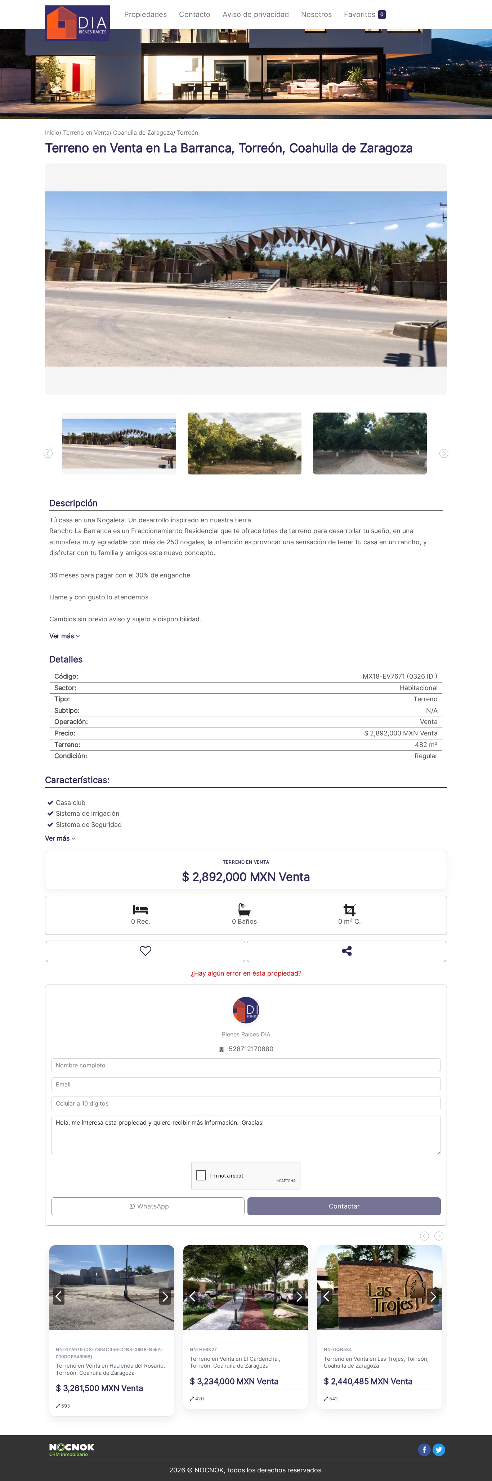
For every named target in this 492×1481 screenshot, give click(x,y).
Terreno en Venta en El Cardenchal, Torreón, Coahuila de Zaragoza (235, 1362)
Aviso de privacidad (256, 14)
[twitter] (439, 1450)
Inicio (52, 132)
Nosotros (316, 14)
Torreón (187, 132)
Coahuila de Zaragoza (143, 132)
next (443, 453)
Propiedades (145, 14)
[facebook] (424, 1450)
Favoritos (359, 14)
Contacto (194, 14)
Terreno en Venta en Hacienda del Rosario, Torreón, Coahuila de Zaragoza (110, 1369)
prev (48, 453)
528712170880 (251, 1049)
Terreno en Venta (86, 132)
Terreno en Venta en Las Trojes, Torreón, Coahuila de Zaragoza (376, 1362)
